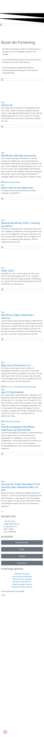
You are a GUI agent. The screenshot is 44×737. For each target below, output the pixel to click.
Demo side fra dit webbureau (17, 187)
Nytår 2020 (7, 270)
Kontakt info (8, 516)
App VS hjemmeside (12, 392)
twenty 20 (6, 105)
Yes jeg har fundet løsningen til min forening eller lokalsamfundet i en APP (20, 487)
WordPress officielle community (18, 155)
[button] (22, 12)
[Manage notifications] (5, 732)
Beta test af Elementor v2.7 (16, 365)
